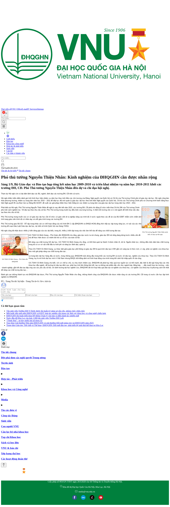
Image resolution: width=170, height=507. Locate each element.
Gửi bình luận (7, 298)
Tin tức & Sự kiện (9, 171)
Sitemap (40, 109)
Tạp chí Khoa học (11, 437)
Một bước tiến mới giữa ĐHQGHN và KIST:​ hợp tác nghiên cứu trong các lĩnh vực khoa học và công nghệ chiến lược (56, 313)
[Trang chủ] (80, 107)
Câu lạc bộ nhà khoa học (15, 431)
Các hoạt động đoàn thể (14, 458)
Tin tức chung (24, 171)
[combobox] (4, 113)
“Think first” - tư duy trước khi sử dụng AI (24, 320)
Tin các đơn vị (9, 410)
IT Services (32, 109)
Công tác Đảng (9, 415)
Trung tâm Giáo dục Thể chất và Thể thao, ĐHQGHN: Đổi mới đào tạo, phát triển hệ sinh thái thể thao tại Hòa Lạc (54, 325)
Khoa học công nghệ (15, 144)
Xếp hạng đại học (10, 453)
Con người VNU (10, 426)
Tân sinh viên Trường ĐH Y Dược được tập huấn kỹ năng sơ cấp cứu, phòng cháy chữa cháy (45, 311)
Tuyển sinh (7, 363)
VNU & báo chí (9, 448)
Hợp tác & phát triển (15, 146)
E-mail (24, 109)
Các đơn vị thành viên (15, 153)
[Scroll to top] (3, 465)
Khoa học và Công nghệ (14, 389)
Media (4, 399)
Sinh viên (10, 148)
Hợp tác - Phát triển (12, 378)
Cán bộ (9, 151)
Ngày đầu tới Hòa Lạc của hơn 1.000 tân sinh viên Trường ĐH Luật (35, 318)
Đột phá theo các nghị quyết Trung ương (23, 357)
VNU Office (16, 109)
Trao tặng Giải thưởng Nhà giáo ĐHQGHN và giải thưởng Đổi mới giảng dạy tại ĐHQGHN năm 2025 (50, 323)
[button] (85, 333)
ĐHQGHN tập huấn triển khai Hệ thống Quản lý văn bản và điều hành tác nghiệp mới (42, 316)
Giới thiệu (10, 139)
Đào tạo (9, 141)
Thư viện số (6, 109)
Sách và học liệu (10, 442)
